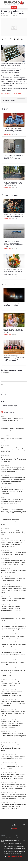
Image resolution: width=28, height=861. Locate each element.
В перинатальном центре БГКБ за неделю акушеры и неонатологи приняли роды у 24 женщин (14, 532)
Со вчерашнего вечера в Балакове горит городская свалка (13, 304)
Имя (2, 384)
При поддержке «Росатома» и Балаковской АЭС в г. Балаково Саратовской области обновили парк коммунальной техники (14, 628)
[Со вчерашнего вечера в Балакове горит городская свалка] (14, 295)
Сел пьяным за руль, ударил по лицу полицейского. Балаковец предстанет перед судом (12, 491)
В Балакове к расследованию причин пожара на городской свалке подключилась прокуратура (12, 420)
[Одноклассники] (10, 39)
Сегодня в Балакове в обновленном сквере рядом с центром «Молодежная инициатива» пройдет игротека (13, 806)
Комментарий (5, 372)
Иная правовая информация (14, 856)
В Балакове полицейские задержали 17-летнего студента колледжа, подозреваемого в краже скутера (12, 693)
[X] (18, 39)
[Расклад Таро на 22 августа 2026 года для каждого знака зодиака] (9, 568)
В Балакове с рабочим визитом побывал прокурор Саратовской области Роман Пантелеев (13, 130)
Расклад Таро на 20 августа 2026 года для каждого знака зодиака (13, 215)
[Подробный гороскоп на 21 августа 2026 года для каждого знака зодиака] (15, 633)
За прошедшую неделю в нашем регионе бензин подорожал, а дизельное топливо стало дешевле (13, 703)
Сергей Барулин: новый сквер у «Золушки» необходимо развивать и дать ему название (14, 183)
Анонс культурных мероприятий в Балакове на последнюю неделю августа (13, 330)
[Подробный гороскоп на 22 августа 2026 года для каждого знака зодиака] (9, 576)
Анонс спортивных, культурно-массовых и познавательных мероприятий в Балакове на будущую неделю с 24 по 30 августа (13, 796)
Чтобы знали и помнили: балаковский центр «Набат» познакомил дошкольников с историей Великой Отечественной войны (13, 511)
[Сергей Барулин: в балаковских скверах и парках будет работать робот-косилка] (15, 659)
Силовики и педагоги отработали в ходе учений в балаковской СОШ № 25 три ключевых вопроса (13, 766)
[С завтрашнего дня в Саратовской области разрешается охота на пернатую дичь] (9, 550)
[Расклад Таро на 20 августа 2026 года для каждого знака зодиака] (14, 206)
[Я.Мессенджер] (2, 39)
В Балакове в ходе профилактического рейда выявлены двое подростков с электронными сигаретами (12, 501)
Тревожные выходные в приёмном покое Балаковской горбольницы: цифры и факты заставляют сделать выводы (13, 776)
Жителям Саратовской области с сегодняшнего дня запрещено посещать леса (13, 654)
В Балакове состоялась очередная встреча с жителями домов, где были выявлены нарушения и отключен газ (14, 469)
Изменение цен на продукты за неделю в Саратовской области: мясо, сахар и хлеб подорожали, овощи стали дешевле (13, 272)
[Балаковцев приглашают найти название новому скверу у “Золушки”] (9, 596)
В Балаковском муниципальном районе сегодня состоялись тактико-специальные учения (13, 440)
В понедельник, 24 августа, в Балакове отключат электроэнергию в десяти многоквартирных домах (12, 430)
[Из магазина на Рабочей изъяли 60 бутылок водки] (16, 15)
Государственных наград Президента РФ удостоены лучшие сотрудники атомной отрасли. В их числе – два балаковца (14, 358)
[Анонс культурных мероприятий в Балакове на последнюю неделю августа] (14, 320)
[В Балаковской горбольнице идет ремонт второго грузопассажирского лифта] (14, 146)
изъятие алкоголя (6, 93)
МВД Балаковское (17, 93)
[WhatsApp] (25, 39)
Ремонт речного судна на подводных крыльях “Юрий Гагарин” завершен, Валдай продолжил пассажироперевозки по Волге (13, 243)
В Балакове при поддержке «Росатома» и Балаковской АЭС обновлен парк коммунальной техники (13, 683)
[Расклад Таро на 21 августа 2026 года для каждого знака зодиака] (15, 641)
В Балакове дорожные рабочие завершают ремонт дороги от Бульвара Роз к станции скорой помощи (13, 449)
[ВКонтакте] (6, 39)
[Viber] (21, 39)
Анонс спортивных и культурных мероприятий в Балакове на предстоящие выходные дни (13, 459)
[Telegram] (14, 39)
